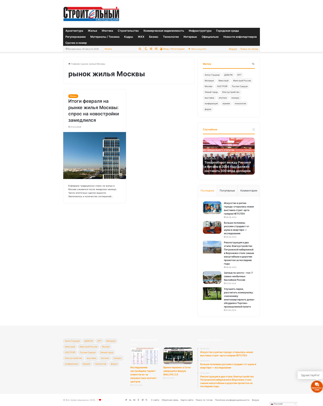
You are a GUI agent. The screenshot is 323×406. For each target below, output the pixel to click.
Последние (207, 190)
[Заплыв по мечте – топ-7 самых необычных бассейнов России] (212, 277)
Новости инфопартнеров (240, 36)
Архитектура (74, 30)
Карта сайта (187, 400)
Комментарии (248, 190)
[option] (229, 156)
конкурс (235, 97)
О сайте (155, 400)
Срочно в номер (76, 42)
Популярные (227, 190)
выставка (209, 97)
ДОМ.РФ (228, 75)
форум (208, 109)
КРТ (239, 75)
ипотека (223, 97)
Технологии (171, 36)
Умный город (211, 92)
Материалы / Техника (104, 36)
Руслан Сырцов (240, 86)
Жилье (92, 30)
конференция (211, 103)
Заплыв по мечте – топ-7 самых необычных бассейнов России (238, 276)
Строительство (128, 30)
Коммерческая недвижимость (163, 30)
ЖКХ (141, 36)
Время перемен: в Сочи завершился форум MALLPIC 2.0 (176, 371)
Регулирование (75, 36)
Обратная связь (170, 400)
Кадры (128, 36)
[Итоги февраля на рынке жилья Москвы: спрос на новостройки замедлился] (94, 155)
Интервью (190, 36)
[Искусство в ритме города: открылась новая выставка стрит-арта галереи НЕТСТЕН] (212, 207)
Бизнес (153, 36)
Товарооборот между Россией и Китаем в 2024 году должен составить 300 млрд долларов (228, 167)
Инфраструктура (200, 30)
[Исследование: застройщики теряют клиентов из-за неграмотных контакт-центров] (145, 356)
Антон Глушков (212, 75)
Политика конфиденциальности (232, 400)
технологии (240, 103)
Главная (75, 63)
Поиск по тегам (249, 48)
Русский (277, 404)
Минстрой (223, 80)
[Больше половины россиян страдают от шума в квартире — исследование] (212, 227)
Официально (210, 36)
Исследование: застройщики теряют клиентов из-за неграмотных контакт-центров (143, 374)
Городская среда (227, 30)
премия (226, 103)
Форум (233, 48)
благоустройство (230, 92)
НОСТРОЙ (222, 86)
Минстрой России (242, 80)
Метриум (209, 80)
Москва (208, 86)
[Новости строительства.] (91, 14)
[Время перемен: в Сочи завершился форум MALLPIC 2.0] (178, 356)
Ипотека (107, 30)
